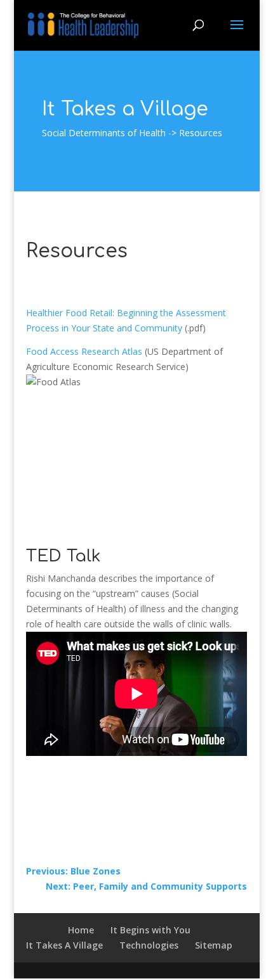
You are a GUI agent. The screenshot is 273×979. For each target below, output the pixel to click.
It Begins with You (150, 930)
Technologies (148, 945)
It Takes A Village (64, 945)
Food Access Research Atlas (84, 351)
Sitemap (213, 945)
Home (81, 930)
